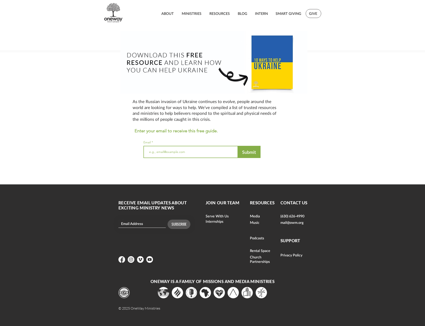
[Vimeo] (140, 259)
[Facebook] (121, 259)
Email (147, 142)
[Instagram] (131, 259)
